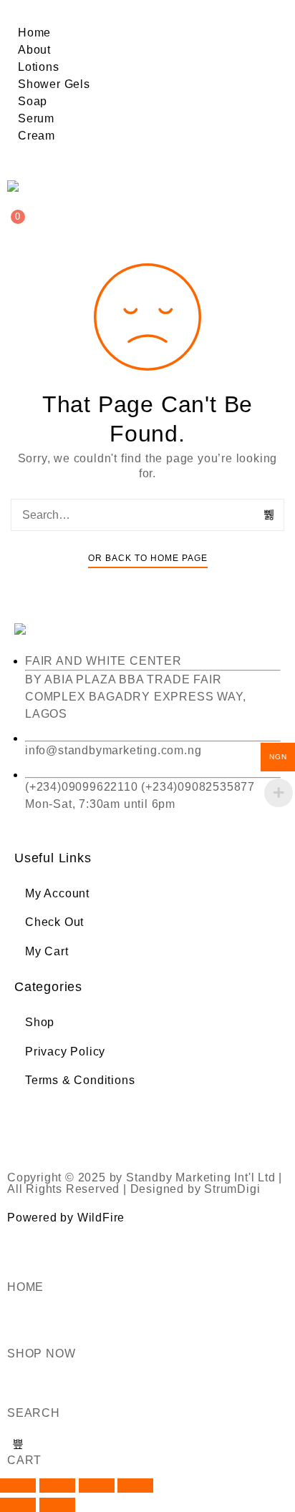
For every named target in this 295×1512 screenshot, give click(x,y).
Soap (32, 101)
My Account (57, 893)
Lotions (38, 67)
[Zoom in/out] (18, 1485)
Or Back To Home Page (148, 558)
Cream (36, 136)
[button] (147, 15)
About (34, 50)
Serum (36, 118)
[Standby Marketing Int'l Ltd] (20, 186)
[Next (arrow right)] (57, 1505)
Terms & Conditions (80, 1080)
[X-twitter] (72, 1128)
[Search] (270, 514)
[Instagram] (111, 1128)
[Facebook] (32, 1128)
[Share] (97, 1485)
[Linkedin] (150, 1128)
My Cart (47, 951)
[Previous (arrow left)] (18, 1505)
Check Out (54, 922)
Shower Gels (54, 84)
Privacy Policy (65, 1051)
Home (34, 32)
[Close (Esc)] (135, 1485)
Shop (39, 1022)
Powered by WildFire (66, 1217)
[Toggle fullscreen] (57, 1485)
